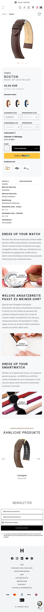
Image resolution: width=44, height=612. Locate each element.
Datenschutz (37, 535)
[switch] (40, 607)
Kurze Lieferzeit (24, 2)
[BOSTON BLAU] (26, 103)
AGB (22, 574)
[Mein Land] (37, 7)
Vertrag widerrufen (22, 588)
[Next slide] (38, 459)
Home (4, 14)
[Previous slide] (5, 459)
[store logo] (41, 7)
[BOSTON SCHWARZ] (17, 103)
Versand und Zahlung (22, 568)
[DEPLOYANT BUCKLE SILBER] (26, 168)
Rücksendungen (22, 571)
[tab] (10, 181)
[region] (22, 2)
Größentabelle (9, 133)
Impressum (22, 581)
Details (5, 181)
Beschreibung (26, 181)
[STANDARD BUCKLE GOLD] (7, 168)
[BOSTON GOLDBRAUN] (8, 103)
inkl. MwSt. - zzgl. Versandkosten (14, 89)
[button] (18, 62)
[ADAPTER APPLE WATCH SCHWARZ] (16, 168)
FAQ (22, 565)
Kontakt (22, 584)
